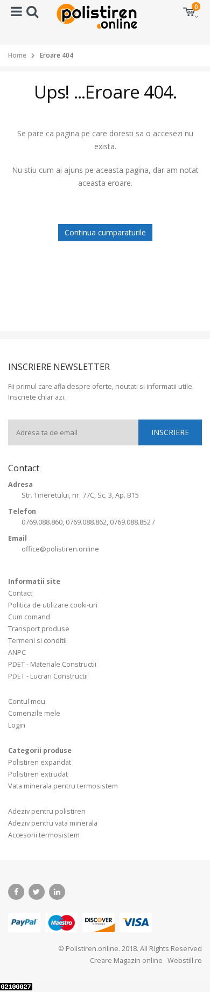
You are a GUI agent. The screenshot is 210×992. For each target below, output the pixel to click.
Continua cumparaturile (105, 232)
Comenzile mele (34, 713)
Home (17, 55)
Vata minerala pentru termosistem (63, 786)
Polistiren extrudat (38, 774)
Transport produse (38, 628)
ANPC (17, 652)
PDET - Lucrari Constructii (48, 676)
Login (16, 725)
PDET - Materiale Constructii (52, 664)
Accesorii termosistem (44, 835)
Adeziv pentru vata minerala (52, 823)
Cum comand (29, 616)
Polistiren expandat (39, 762)
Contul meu (26, 701)
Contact (20, 593)
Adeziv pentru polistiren (47, 811)
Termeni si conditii (37, 640)
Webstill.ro (184, 960)
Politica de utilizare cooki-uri (52, 605)
